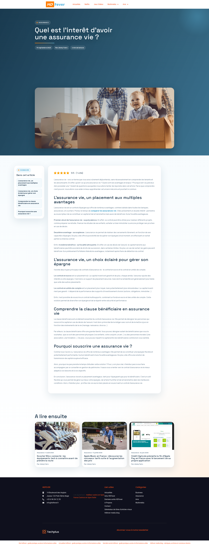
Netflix (87, 4)
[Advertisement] (104, 68)
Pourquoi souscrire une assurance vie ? (27, 212)
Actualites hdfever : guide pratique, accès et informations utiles (80, 543)
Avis (124, 4)
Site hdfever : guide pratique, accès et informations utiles (37, 543)
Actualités (76, 4)
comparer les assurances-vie (103, 211)
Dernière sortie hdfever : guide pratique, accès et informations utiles (125, 543)
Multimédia (112, 4)
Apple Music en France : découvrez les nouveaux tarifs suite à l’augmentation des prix (104, 458)
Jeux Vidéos (98, 4)
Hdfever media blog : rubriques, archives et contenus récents (170, 543)
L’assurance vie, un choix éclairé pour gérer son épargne (28, 193)
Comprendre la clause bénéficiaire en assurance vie (28, 203)
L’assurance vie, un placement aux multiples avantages (28, 183)
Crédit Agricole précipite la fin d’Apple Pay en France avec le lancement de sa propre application (151, 458)
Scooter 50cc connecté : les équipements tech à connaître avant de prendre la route (57, 458)
